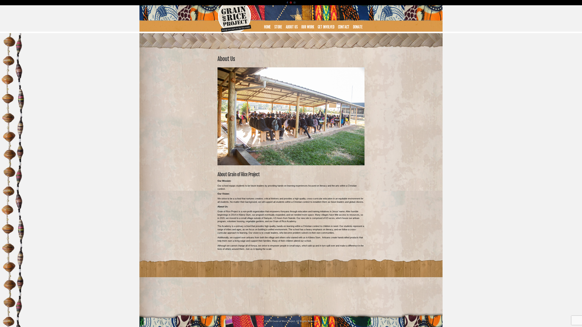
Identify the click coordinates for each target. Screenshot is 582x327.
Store (278, 26)
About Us (292, 26)
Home (267, 26)
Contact (344, 26)
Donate (358, 26)
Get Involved (326, 26)
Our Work (307, 26)
